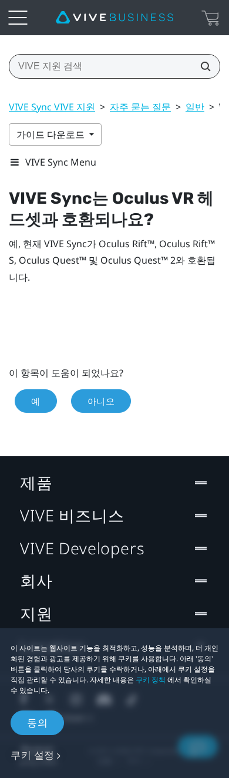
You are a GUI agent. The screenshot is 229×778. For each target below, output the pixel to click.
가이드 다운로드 (51, 134)
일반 (195, 106)
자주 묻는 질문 (140, 106)
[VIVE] (114, 17)
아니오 (101, 401)
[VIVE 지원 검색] (202, 66)
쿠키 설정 (33, 755)
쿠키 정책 (151, 680)
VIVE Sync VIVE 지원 (52, 106)
